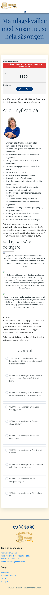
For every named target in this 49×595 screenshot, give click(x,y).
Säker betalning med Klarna (13, 561)
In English (5, 581)
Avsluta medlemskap (10, 558)
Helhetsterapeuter (9, 575)
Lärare (3, 578)
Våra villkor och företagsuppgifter (15, 556)
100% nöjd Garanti (9, 553)
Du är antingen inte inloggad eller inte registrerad (24, 65)
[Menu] (45, 5)
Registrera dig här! (24, 89)
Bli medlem (5, 572)
